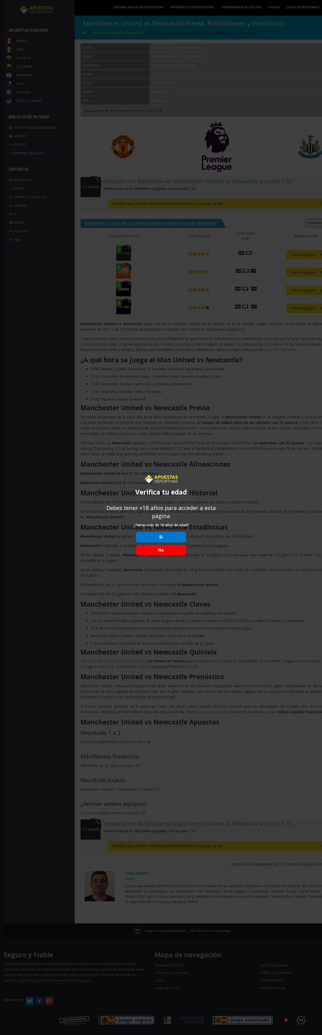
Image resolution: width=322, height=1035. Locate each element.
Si (161, 537)
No (161, 550)
